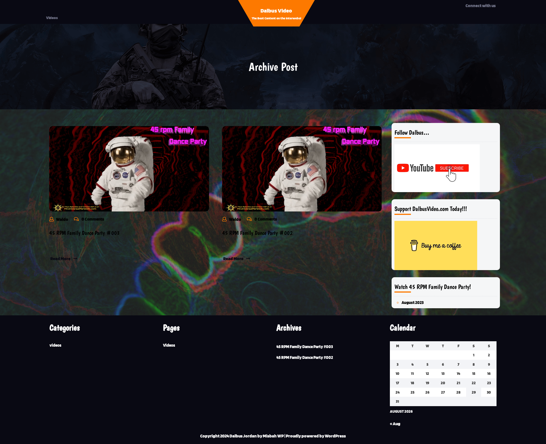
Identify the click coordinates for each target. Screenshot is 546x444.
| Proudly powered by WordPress (315, 436)
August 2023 (413, 302)
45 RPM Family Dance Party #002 (257, 232)
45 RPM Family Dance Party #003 (84, 232)
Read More (60, 258)
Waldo (62, 219)
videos (55, 345)
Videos (52, 17)
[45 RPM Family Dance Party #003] (129, 168)
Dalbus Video (276, 10)
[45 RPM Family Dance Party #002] (302, 168)
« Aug (395, 423)
